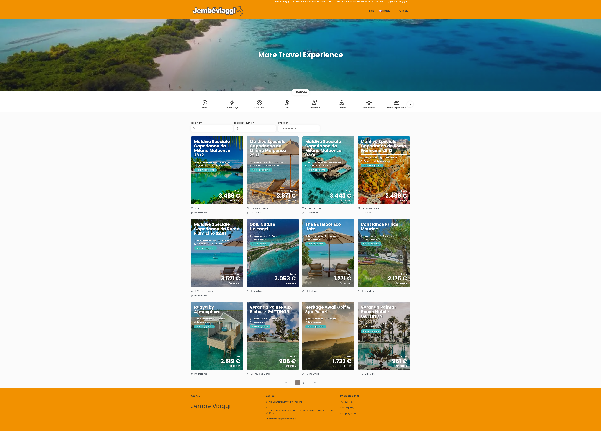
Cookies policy (347, 407)
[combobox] (255, 128)
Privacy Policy (346, 402)
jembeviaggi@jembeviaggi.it (393, 1)
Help (371, 11)
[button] (410, 104)
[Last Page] (314, 382)
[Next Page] (308, 382)
